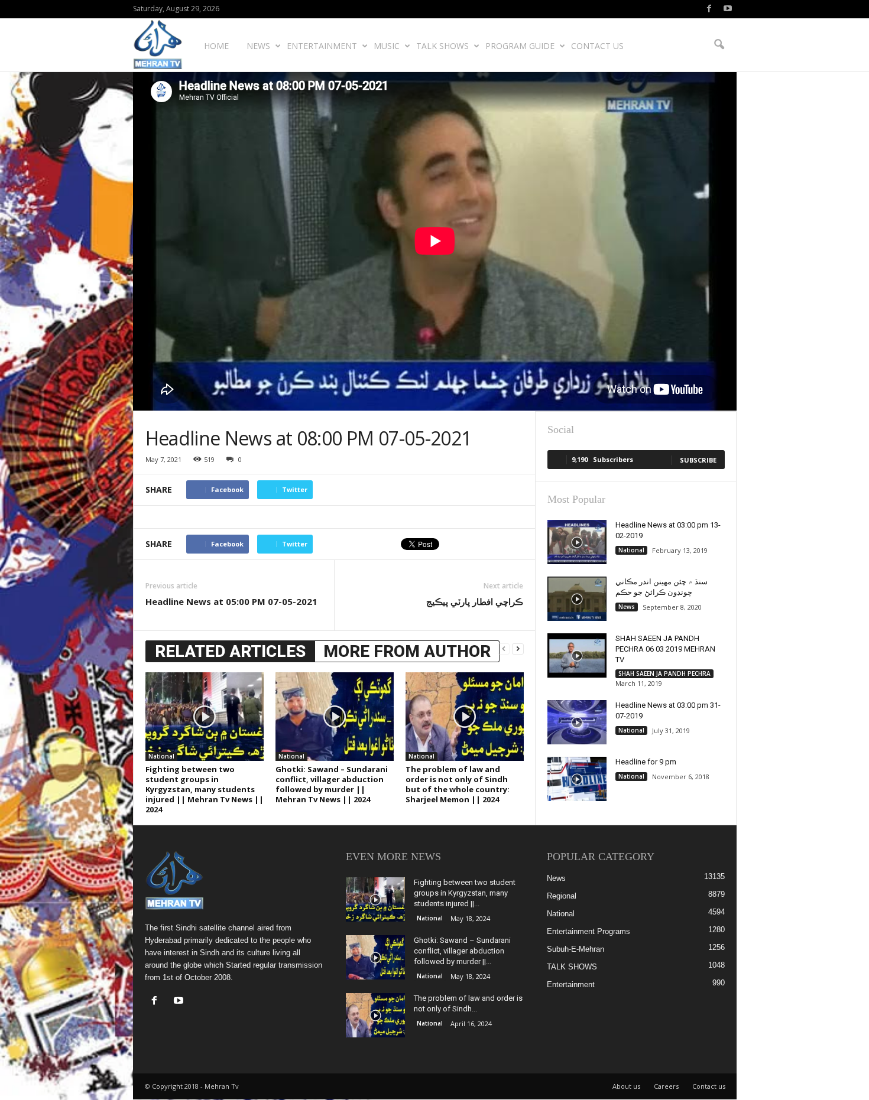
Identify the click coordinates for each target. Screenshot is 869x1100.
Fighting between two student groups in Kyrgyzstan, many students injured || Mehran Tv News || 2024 (204, 789)
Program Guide (520, 45)
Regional (561, 895)
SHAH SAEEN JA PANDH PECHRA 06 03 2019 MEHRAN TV (665, 649)
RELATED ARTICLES (230, 651)
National (161, 756)
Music (387, 45)
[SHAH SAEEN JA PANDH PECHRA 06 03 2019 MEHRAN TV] (577, 655)
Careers (666, 1086)
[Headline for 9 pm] (577, 779)
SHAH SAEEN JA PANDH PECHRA (664, 673)
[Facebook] (709, 9)
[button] (719, 45)
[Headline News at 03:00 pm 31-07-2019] (577, 722)
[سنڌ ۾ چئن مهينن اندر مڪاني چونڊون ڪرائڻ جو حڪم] (577, 599)
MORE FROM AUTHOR (407, 651)
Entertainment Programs (588, 931)
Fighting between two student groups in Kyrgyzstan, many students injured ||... (464, 893)
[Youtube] (728, 9)
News (258, 45)
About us (626, 1086)
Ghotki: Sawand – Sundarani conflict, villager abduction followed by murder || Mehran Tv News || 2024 (331, 784)
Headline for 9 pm (645, 761)
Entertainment (322, 45)
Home (216, 45)
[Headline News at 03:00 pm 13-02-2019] (577, 542)
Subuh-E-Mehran (575, 949)
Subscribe (698, 459)
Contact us (597, 45)
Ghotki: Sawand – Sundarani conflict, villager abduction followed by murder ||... (462, 951)
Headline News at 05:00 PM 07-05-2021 (231, 601)
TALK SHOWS (442, 45)
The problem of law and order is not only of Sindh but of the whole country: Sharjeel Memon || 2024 (458, 784)
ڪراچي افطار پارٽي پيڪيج (474, 601)
